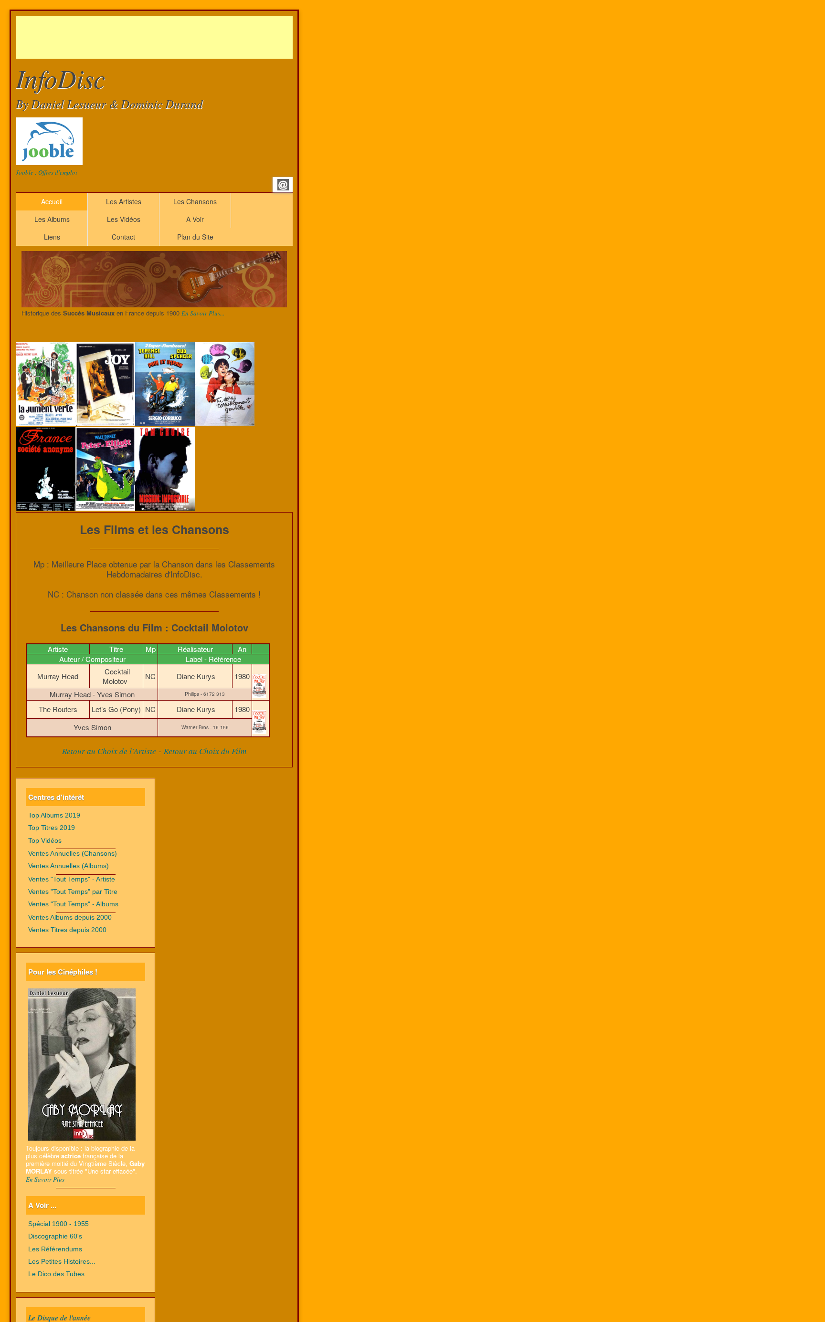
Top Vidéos (45, 840)
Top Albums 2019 (54, 815)
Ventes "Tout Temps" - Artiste (71, 879)
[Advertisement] (189, 37)
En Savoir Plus (45, 1179)
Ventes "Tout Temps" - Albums (73, 904)
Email (283, 184)
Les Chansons (195, 201)
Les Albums (52, 219)
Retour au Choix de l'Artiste (109, 750)
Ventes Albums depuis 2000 (70, 917)
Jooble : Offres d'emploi (46, 172)
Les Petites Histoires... (61, 1261)
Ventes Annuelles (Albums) (68, 866)
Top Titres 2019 (51, 827)
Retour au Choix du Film (205, 750)
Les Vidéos (123, 219)
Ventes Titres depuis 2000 (67, 930)
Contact (123, 236)
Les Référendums (55, 1249)
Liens (52, 236)
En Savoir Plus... (202, 313)
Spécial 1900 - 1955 (58, 1224)
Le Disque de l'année (59, 1317)
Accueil (52, 201)
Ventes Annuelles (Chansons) (72, 853)
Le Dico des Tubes (56, 1274)
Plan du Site (195, 236)
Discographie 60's (55, 1236)
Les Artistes (123, 201)
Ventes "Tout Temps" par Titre (72, 891)
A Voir (195, 219)
